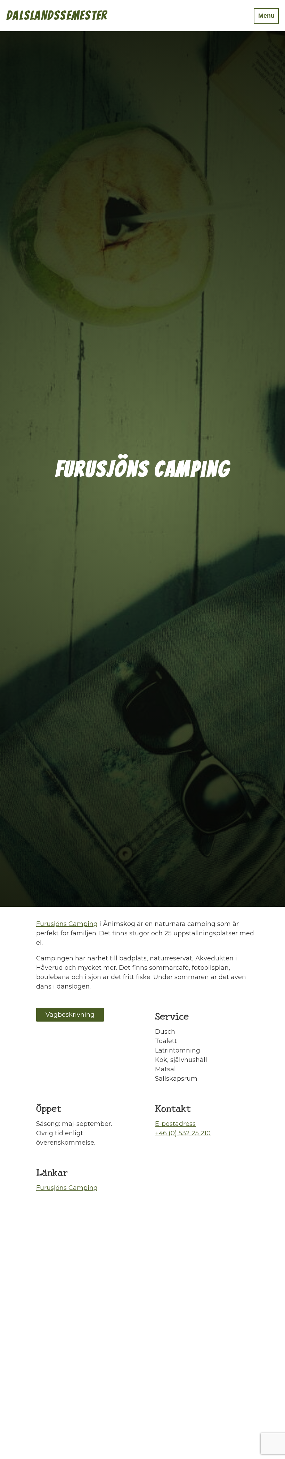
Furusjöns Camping (67, 924)
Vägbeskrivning (70, 1014)
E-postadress (175, 1124)
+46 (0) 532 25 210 (183, 1133)
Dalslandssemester (56, 15)
